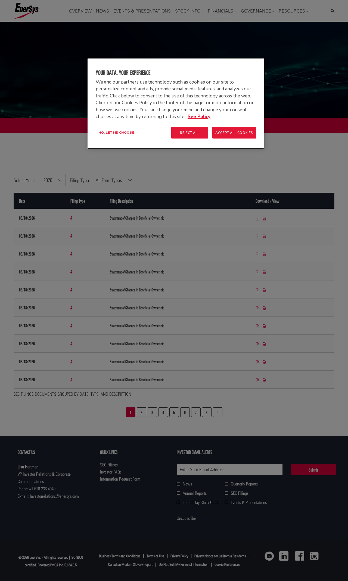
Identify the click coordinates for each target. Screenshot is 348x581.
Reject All (189, 133)
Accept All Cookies (234, 133)
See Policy (199, 116)
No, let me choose (116, 132)
